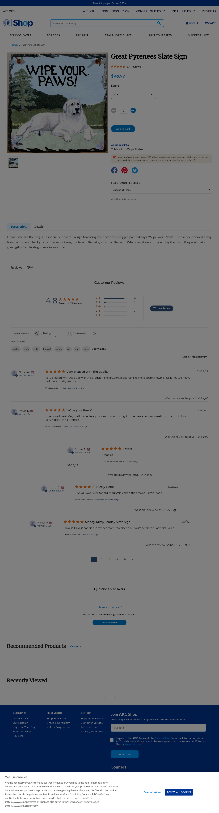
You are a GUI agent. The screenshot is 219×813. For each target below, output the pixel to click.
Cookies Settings (152, 792)
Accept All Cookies (179, 792)
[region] (109, 792)
